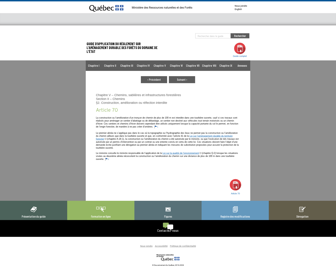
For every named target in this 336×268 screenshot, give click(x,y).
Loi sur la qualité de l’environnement (181, 153)
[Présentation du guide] (34, 212)
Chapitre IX (225, 65)
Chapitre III (126, 65)
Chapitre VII (193, 65)
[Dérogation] (302, 212)
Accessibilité (161, 246)
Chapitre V (160, 65)
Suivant (182, 79)
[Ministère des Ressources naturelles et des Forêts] (168, 257)
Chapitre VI (176, 65)
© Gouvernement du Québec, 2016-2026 (168, 265)
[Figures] (168, 212)
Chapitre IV (143, 65)
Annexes (242, 65)
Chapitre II (110, 65)
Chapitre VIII (209, 65)
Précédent (154, 79)
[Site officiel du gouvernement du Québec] (106, 13)
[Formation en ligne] (101, 212)
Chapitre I (93, 65)
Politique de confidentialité (183, 246)
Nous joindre (241, 6)
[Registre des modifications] (235, 212)
